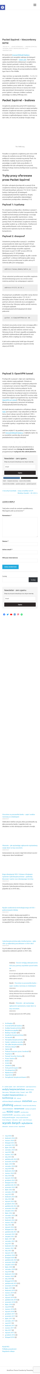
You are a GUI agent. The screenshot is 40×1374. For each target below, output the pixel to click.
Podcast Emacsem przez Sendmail (17, 1051)
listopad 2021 (9, 1229)
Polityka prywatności (9, 1349)
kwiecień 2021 (10, 1246)
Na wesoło (8, 1037)
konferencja (7, 1097)
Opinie (7, 1049)
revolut (4, 1112)
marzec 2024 (9, 1173)
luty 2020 (8, 1279)
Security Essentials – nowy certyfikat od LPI (18, 491)
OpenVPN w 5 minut (9, 400)
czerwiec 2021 (10, 1241)
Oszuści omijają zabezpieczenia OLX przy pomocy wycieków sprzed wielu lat (23, 965)
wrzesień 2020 (10, 1262)
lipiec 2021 (9, 1239)
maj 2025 (8, 1152)
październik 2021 (11, 1232)
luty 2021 (8, 1250)
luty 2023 (8, 1199)
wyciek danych (11, 1123)
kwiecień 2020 (10, 1274)
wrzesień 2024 (10, 1161)
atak (14, 1086)
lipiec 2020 (9, 1267)
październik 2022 (11, 1206)
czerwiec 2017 (10, 1321)
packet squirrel (31, 484)
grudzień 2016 (10, 1335)
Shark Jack (22, 59)
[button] (2, 7)
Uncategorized (10, 1070)
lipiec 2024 (9, 1164)
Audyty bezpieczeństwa (16, 48)
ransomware (19, 1108)
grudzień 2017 (10, 1314)
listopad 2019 (9, 1281)
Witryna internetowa (10, 558)
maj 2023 (8, 1194)
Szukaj (4, 576)
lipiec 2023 (9, 1189)
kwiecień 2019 (10, 1290)
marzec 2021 (9, 1248)
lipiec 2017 (9, 1318)
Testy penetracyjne (11, 1068)
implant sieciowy (12, 481)
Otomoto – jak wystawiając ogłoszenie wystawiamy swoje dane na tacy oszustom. (22, 1006)
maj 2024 (8, 1168)
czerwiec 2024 (10, 1166)
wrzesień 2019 (10, 1286)
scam (17, 1111)
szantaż (28, 1115)
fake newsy (5, 1092)
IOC (25, 1095)
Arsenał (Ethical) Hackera (20, 55)
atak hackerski (21, 1086)
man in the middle (24, 481)
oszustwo (27, 1101)
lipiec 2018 (9, 1304)
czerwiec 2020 (10, 1269)
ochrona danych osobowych (11, 1101)
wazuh (20, 1120)
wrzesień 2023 (10, 1187)
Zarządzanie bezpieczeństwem (15, 1077)
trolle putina (15, 1120)
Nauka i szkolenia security (14, 1042)
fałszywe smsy (15, 1092)
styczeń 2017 (9, 1332)
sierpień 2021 (9, 1236)
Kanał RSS (5, 1346)
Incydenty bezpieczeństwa (14, 1035)
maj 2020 (8, 1271)
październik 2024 (11, 1159)
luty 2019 (8, 1295)
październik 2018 (11, 1300)
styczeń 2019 (9, 1297)
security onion (24, 1112)
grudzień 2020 (10, 1255)
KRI (15, 1098)
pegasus (35, 1101)
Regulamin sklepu (8, 1351)
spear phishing (17, 1115)
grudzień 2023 (10, 1180)
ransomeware (7, 1109)
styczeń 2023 (9, 1201)
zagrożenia (22, 1126)
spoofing (23, 1115)
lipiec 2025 (9, 1147)
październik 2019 (11, 1283)
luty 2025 (8, 1157)
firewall (22, 1092)
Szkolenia (8, 1065)
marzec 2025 (9, 1154)
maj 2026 (8, 1136)
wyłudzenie (26, 1123)
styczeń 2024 (9, 1178)
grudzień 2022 (10, 1204)
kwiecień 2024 (10, 1171)
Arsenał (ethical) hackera (13, 1025)
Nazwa (5, 541)
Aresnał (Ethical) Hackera (14, 433)
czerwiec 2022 (10, 1215)
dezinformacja (30, 1089)
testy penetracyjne (8, 1117)
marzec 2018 (9, 1309)
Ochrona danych (10, 1047)
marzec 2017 (9, 1328)
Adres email (7, 549)
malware (19, 1098)
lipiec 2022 (9, 1213)
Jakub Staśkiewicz (17, 46)
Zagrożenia (9, 1075)
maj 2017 (8, 1323)
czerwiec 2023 (10, 1192)
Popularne (8, 1054)
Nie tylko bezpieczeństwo (14, 1044)
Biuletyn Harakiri (11, 1033)
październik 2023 (11, 1185)
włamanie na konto (13, 1126)
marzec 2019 (9, 1293)
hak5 (4, 481)
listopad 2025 (9, 1143)
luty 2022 (8, 1225)
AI (3, 1086)
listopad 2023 (9, 1182)
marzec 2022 (9, 1222)
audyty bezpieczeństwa (13, 1089)
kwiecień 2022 (10, 1220)
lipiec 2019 (9, 1288)
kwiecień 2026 (10, 1138)
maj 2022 (8, 1218)
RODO (7, 1061)
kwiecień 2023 (10, 1197)
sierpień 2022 (9, 1211)
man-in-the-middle (8, 484)
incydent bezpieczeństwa (12, 1095)
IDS (30, 1092)
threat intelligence (6, 1120)
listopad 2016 (9, 1337)
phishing (7, 1105)
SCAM (7, 1063)
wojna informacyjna (27, 1120)
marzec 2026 (9, 1140)
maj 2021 (8, 1243)
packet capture (20, 484)
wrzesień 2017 (10, 1316)
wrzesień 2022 (10, 1208)
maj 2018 (8, 1307)
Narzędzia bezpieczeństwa (14, 1040)
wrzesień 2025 (10, 1145)
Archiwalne (9, 1023)
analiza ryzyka (8, 1086)
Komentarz (7, 515)
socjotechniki (7, 1115)
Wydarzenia (9, 1072)
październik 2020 (11, 1260)
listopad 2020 (9, 1257)
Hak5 (4, 412)
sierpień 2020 (9, 1264)
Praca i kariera (10, 1058)
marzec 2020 (9, 1276)
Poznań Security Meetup (13, 1056)
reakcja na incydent (30, 1109)
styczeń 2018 (9, 1311)
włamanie (5, 1126)
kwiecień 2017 (10, 1325)
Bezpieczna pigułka (11, 1030)
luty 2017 (8, 1330)
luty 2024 (8, 1175)
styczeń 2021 (9, 1253)
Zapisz (20, 473)
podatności (18, 1105)
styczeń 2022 (9, 1227)
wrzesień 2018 (10, 1302)
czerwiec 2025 (10, 1150)
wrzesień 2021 (10, 1234)
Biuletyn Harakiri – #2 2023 (27, 493)
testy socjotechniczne (22, 1117)
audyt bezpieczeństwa (31, 1086)
